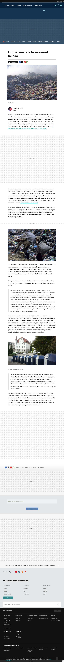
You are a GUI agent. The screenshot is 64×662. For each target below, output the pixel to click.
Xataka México (7, 648)
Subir (56, 611)
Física (5, 588)
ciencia (45, 591)
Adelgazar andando (44, 565)
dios (44, 594)
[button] (18, 108)
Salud (44, 588)
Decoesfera (6, 636)
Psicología (26, 585)
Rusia (23, 41)
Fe (24, 591)
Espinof (29, 620)
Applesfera (6, 622)
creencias (26, 594)
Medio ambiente (26, 467)
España (29, 41)
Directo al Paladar (43, 618)
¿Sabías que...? (7, 585)
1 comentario (14, 62)
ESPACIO (19, 5)
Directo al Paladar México (43, 648)
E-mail (27, 62)
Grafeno (18, 565)
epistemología (7, 594)
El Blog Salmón (19, 634)
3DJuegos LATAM (20, 648)
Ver (32, 509)
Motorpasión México (54, 648)
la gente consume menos (29, 203)
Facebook (53, 5)
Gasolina (52, 41)
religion (5, 591)
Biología (25, 588)
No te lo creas (46, 585)
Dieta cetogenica (32, 565)
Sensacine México (31, 648)
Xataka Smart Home (7, 625)
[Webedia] (60, 1)
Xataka (5, 618)
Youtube (61, 5)
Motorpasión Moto (55, 620)
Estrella (13, 41)
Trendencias (7, 634)
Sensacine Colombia (30, 650)
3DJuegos (18, 618)
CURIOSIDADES (38, 5)
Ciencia (7, 41)
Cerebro (46, 41)
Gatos (18, 41)
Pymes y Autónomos (18, 636)
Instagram (58, 5)
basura (34, 467)
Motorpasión (54, 618)
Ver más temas (8, 598)
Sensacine (30, 618)
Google (58, 41)
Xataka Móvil (7, 620)
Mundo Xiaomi (7, 628)
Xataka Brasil (7, 650)
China (34, 41)
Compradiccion (7, 638)
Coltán (24, 565)
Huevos (40, 41)
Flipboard (56, 5)
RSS (22, 571)
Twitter (22, 62)
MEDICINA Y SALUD (10, 5)
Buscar (58, 604)
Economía (41, 467)
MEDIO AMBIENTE (27, 5)
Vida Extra (18, 620)
